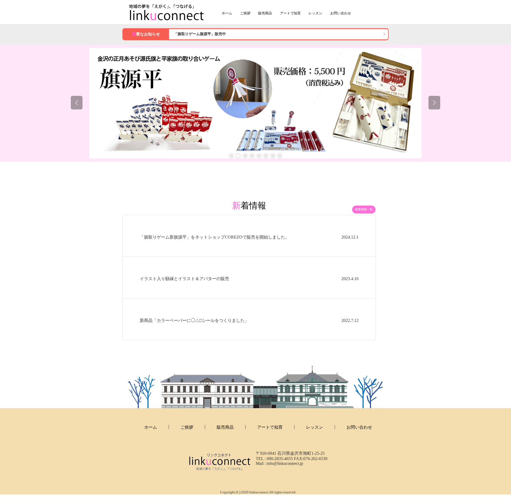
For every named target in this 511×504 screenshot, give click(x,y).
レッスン (315, 13)
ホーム (227, 13)
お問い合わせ (340, 13)
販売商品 (265, 13)
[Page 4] (252, 155)
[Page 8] (279, 155)
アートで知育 (290, 13)
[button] (77, 102)
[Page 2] (238, 155)
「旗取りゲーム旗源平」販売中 (200, 34)
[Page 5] (259, 155)
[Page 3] (245, 155)
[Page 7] (272, 155)
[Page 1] (231, 155)
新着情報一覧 (364, 209)
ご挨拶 (245, 13)
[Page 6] (265, 155)
